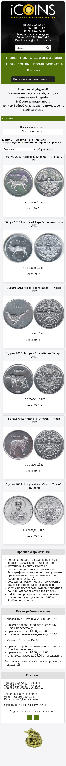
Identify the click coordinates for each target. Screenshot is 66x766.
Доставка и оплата (48, 57)
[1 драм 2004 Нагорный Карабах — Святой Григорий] (33, 525)
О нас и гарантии (17, 64)
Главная (12, 57)
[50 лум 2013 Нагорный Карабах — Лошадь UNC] (33, 197)
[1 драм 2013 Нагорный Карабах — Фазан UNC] (33, 328)
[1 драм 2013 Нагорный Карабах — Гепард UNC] (33, 393)
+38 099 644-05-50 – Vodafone (23, 688)
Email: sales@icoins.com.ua (33, 40)
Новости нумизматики (48, 64)
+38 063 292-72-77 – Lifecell (22, 682)
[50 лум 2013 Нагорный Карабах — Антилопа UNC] (33, 262)
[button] (33, 79)
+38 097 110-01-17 (33, 27)
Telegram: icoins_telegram (33, 34)
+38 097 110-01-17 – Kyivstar (22, 685)
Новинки (26, 57)
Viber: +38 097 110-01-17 (33, 37)
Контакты (34, 70)
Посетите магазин (33, 131)
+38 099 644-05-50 (33, 31)
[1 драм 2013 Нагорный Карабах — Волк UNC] (33, 459)
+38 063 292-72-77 (33, 24)
